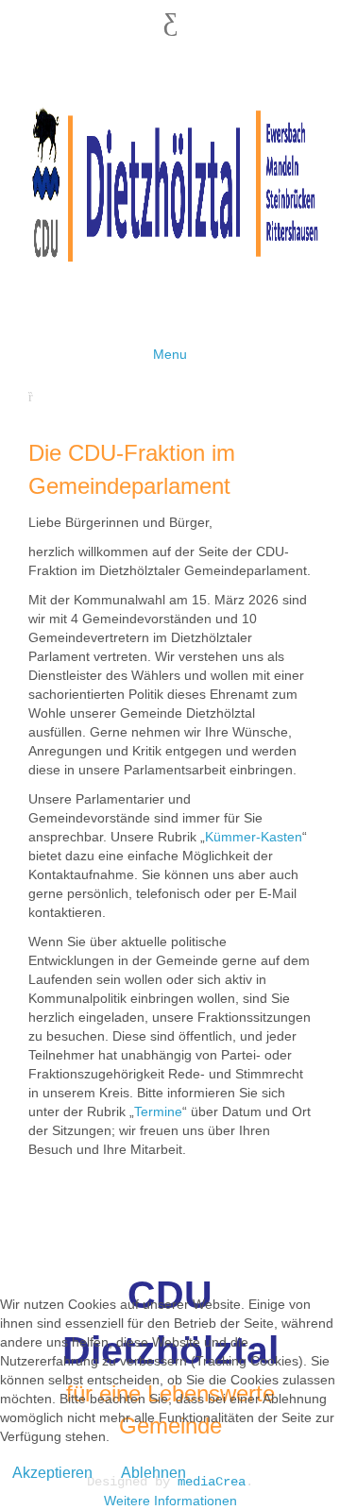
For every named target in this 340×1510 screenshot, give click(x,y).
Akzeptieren (52, 1473)
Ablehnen (153, 1473)
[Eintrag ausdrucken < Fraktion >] (35, 396)
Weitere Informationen (170, 1500)
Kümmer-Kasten (253, 836)
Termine (158, 1111)
